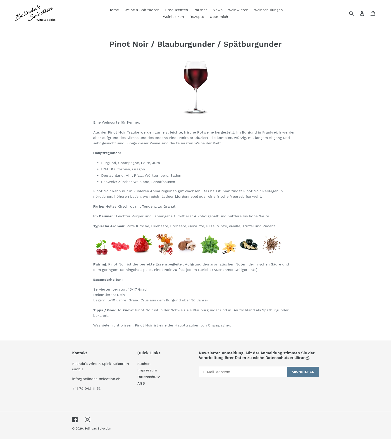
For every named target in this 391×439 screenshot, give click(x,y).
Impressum (147, 370)
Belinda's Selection (97, 428)
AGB (141, 383)
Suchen (143, 364)
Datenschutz (148, 377)
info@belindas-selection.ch (96, 379)
